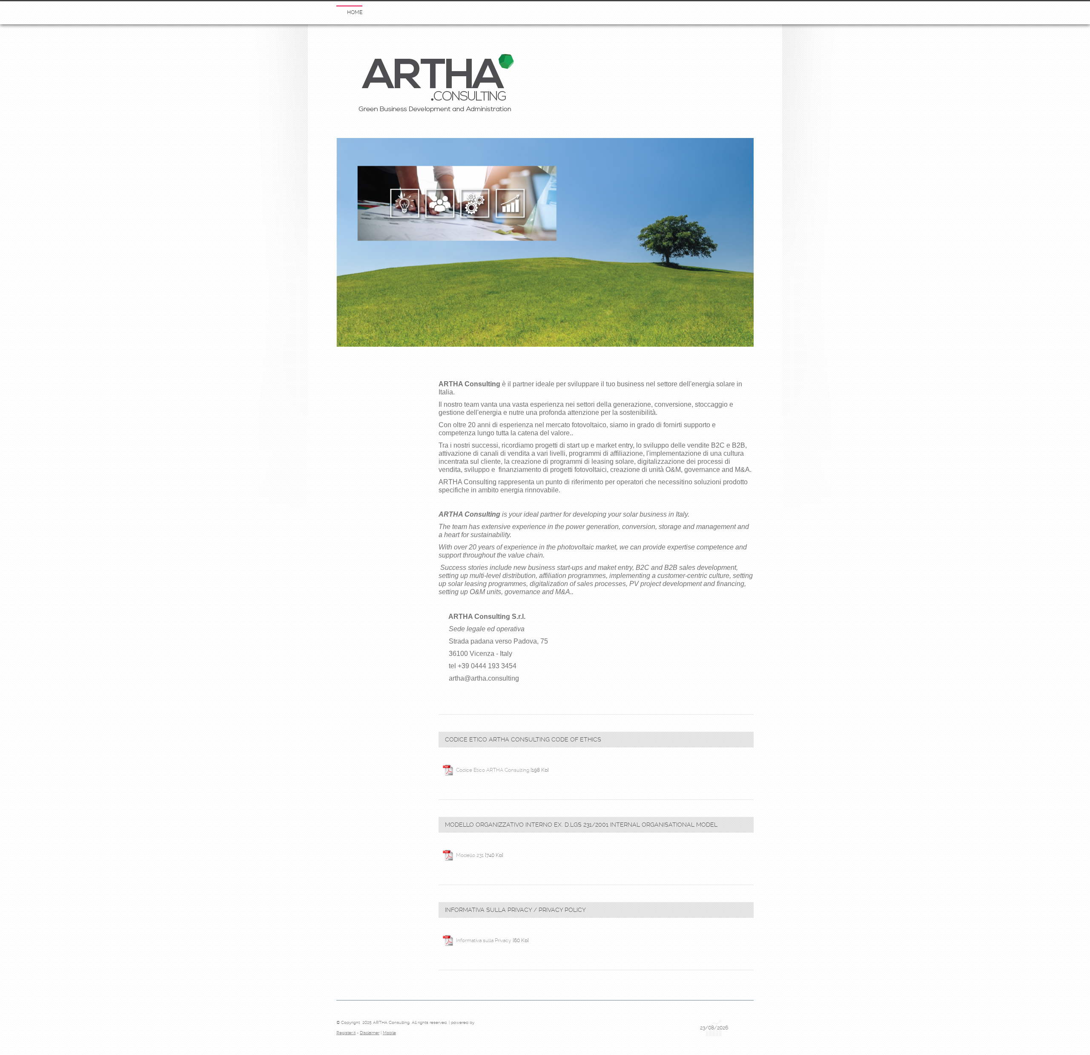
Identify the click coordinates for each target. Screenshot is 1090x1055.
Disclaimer (369, 1032)
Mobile (389, 1032)
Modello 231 (470, 855)
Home (354, 12)
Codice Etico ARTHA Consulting (492, 770)
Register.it (346, 1032)
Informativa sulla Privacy (483, 940)
